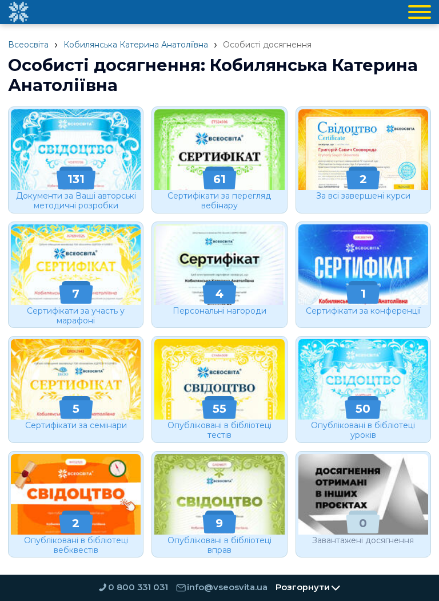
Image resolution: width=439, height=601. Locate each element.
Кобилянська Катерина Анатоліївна (135, 44)
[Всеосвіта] (18, 12)
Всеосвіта (28, 44)
